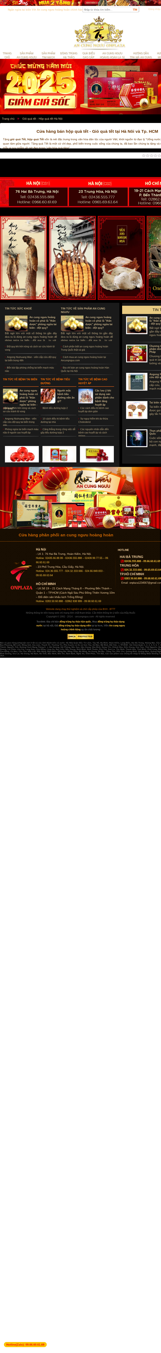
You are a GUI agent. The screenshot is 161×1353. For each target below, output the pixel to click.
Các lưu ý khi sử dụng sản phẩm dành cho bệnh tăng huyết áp (104, 397)
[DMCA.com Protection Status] (80, 638)
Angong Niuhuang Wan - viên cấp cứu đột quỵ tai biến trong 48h (20, 422)
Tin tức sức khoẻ (18, 308)
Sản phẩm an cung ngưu (26, 55)
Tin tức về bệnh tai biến (20, 379)
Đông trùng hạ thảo (68, 55)
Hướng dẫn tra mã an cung (141, 55)
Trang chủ (7, 55)
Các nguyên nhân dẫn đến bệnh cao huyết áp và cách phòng (93, 432)
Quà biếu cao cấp (88, 55)
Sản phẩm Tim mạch (48, 55)
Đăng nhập (154, 9)
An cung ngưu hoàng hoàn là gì (112, 55)
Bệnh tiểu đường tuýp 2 (55, 408)
